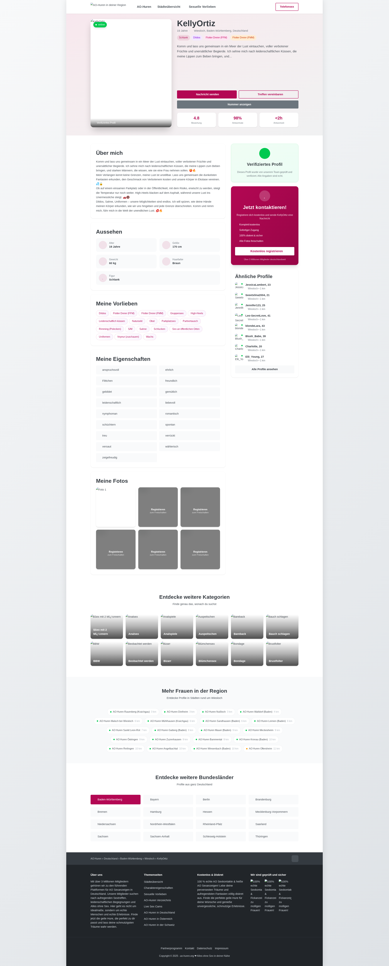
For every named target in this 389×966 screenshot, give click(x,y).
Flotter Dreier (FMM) (152, 313)
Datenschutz (204, 948)
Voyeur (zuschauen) (128, 336)
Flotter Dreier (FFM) (123, 313)
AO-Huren (144, 6)
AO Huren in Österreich (158, 918)
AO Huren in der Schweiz (159, 924)
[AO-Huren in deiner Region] (108, 7)
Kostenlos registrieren (266, 251)
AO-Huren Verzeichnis (157, 900)
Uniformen (104, 336)
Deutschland (240, 30)
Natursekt (137, 321)
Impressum (221, 948)
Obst (152, 321)
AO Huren (96, 858)
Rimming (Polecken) (110, 329)
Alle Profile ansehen (265, 369)
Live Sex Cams (153, 906)
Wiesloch (199, 30)
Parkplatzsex (169, 321)
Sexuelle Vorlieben (202, 6)
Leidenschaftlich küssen (112, 321)
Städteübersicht (153, 881)
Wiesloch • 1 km (256, 288)
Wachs (149, 336)
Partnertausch (190, 321)
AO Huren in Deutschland (159, 912)
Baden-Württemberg (219, 30)
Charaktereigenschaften (158, 887)
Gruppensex (177, 313)
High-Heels (197, 313)
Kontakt (189, 948)
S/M (130, 329)
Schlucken (159, 329)
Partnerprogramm (171, 948)
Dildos (102, 313)
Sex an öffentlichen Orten (186, 329)
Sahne (143, 329)
